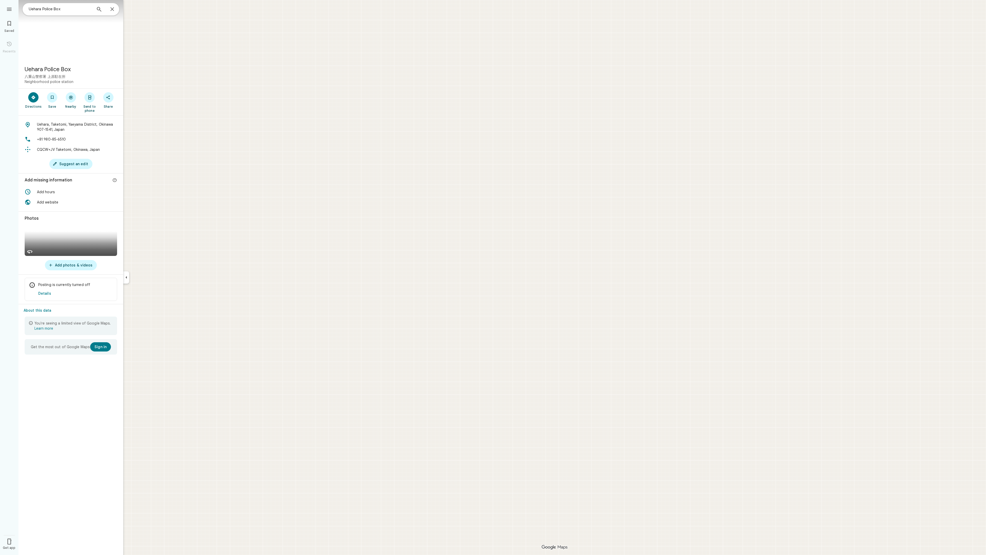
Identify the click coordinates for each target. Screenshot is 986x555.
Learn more (43, 328)
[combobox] (60, 9)
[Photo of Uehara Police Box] (70, 31)
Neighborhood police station (49, 81)
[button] (70, 192)
